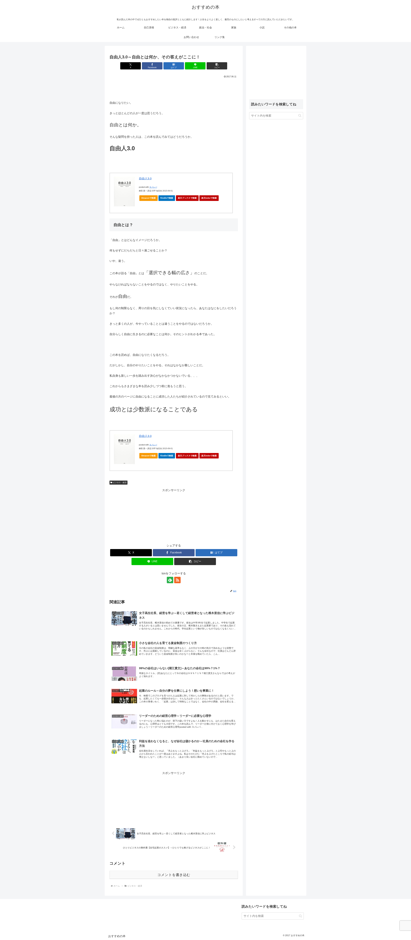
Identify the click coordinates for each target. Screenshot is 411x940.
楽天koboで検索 (209, 198)
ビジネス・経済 (120, 482)
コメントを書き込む (173, 875)
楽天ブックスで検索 (187, 198)
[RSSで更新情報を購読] (177, 580)
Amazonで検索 (148, 198)
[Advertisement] (173, 87)
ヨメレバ (153, 187)
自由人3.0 (145, 178)
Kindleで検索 (166, 198)
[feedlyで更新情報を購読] (170, 580)
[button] (217, 65)
